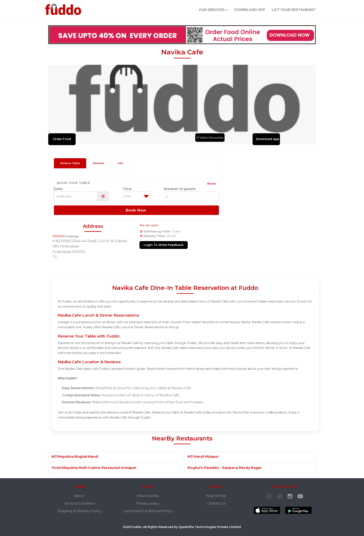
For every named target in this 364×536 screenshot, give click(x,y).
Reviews (98, 163)
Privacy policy (147, 503)
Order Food (62, 139)
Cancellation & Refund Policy (147, 511)
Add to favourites (211, 137)
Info (120, 163)
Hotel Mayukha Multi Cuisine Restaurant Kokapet (94, 468)
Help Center (216, 496)
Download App (249, 10)
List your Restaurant (294, 10)
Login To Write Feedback (163, 245)
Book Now (136, 210)
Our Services (212, 10)
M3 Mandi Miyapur (203, 457)
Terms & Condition (79, 503)
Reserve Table (70, 163)
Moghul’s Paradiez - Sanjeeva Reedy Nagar (224, 468)
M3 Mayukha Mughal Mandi (75, 457)
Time (127, 189)
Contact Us (216, 503)
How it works (148, 496)
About (79, 496)
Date (58, 189)
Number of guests (180, 189)
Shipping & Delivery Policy (79, 511)
